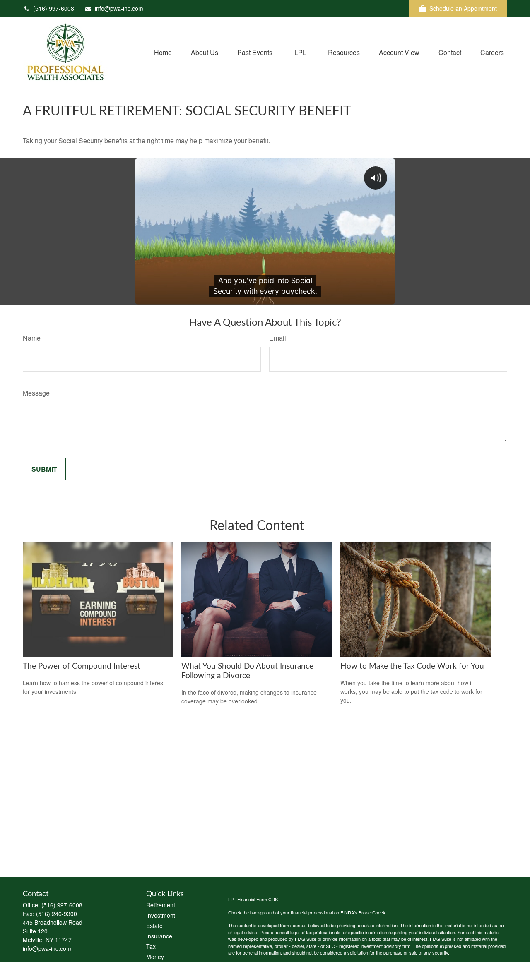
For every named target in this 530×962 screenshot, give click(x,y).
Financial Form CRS (257, 899)
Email (277, 338)
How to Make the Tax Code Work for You (412, 666)
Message (36, 393)
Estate (154, 925)
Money (155, 956)
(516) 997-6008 (53, 8)
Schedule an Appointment (463, 8)
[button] (163, 51)
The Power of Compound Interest (81, 666)
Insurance (159, 936)
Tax (151, 946)
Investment (160, 915)
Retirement (160, 905)
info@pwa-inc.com (119, 8)
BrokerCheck (372, 912)
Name (32, 338)
